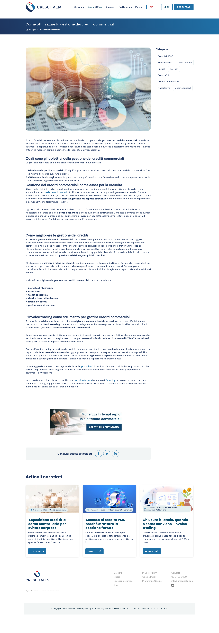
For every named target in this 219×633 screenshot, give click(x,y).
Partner (139, 6)
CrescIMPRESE (165, 56)
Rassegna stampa (123, 580)
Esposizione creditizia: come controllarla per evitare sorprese (47, 524)
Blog (116, 585)
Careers (118, 572)
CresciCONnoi (184, 62)
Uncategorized (183, 87)
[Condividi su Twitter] (106, 453)
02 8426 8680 (179, 576)
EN (151, 6)
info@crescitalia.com (182, 580)
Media (117, 576)
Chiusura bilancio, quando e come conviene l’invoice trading (165, 524)
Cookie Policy (149, 576)
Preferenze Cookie (152, 580)
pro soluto (86, 366)
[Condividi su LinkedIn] (115, 453)
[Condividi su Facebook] (98, 453)
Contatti (175, 572)
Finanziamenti (165, 62)
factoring (111, 380)
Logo (43, 7)
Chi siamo (79, 6)
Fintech (161, 68)
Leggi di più (37, 551)
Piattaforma (125, 6)
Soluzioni (110, 6)
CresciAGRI (163, 75)
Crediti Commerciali (51, 30)
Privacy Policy (149, 572)
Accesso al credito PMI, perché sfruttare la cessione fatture (105, 524)
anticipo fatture (83, 380)
